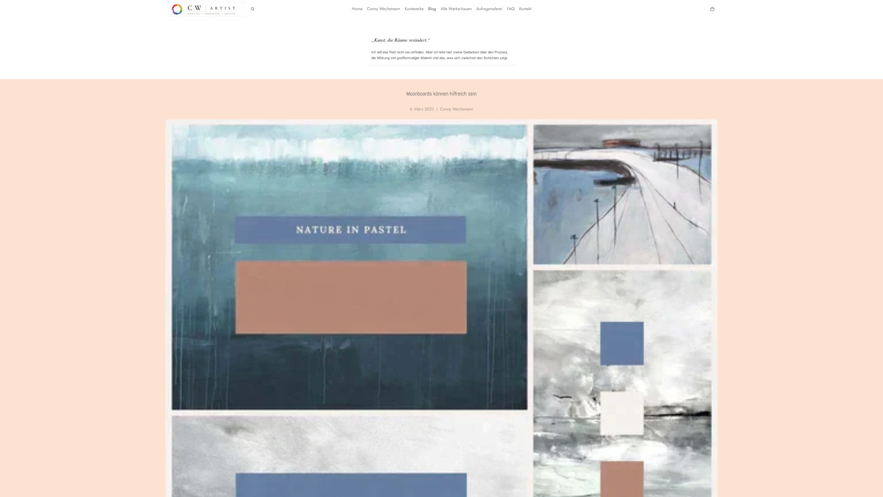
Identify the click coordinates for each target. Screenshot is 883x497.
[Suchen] (253, 9)
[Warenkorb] (712, 9)
